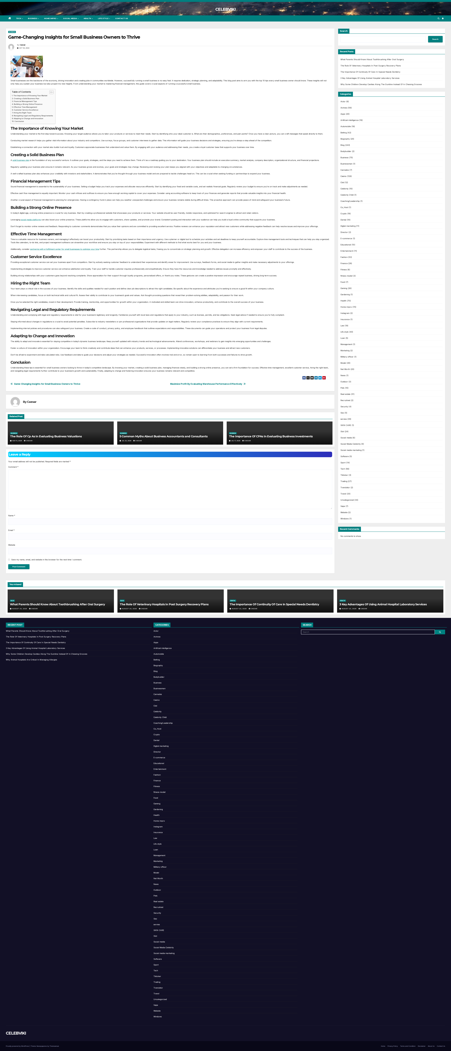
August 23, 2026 (239, 609)
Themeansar (54, 1046)
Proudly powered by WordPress (18, 1046)
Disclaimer (422, 1046)
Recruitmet (345, 400)
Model (343, 363)
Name (11, 515)
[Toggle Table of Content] (50, 92)
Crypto (343, 213)
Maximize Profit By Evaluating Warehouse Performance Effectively (206, 384)
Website (11, 545)
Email (11, 530)
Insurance (345, 319)
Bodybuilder (345, 151)
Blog (342, 145)
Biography (345, 139)
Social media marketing (351, 450)
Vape (342, 506)
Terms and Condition (408, 1046)
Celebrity (344, 188)
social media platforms (31, 219)
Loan (342, 338)
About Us (431, 1046)
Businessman (346, 164)
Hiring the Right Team (22, 113)
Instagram (345, 313)
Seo (342, 413)
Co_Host (344, 207)
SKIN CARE (345, 425)
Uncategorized (347, 500)
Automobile (345, 126)
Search (344, 31)
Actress (343, 108)
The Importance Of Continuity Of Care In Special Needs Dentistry (370, 72)
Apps (342, 114)
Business (33, 18)
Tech (19, 18)
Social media (70, 18)
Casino (343, 176)
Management (346, 344)
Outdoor (344, 381)
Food (342, 282)
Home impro (50, 18)
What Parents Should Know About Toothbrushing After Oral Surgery (372, 59)
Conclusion (19, 121)
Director (344, 232)
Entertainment (346, 251)
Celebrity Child (347, 195)
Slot (342, 431)
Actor (343, 101)
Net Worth (345, 369)
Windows (344, 518)
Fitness (343, 269)
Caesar (22, 45)
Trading (343, 481)
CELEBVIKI (225, 9)
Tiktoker (344, 475)
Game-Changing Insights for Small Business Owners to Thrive (47, 384)
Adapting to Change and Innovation (28, 118)
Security (344, 406)
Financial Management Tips (25, 101)
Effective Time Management (25, 107)
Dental (343, 220)
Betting (343, 132)
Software (344, 456)
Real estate (345, 394)
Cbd (342, 182)
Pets (342, 388)
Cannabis (344, 170)
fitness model (346, 276)
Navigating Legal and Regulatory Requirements (33, 116)
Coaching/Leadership (350, 201)
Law (342, 325)
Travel (343, 494)
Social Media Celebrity (350, 444)
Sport (343, 462)
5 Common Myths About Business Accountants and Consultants (164, 436)
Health (88, 18)
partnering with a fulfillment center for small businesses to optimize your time (64, 249)
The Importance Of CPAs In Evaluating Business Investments (271, 436)
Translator (345, 487)
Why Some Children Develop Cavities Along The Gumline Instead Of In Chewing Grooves (381, 84)
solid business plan (21, 160)
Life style (103, 18)
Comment (13, 467)
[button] (438, 18)
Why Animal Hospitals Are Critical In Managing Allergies (31, 660)
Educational (345, 245)
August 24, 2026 (19, 609)
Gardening (345, 294)
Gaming (343, 288)
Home (383, 1046)
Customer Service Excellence (26, 110)
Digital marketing (348, 226)
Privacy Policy (393, 1046)
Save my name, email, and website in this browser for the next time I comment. (46, 559)
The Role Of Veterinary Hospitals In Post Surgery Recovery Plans (370, 65)
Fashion (344, 257)
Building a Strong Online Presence (28, 104)
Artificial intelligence (349, 120)
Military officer (347, 357)
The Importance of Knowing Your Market (30, 96)
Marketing (345, 350)
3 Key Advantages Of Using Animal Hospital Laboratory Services (370, 78)
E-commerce (346, 238)
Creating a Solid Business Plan (26, 98)
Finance (344, 263)
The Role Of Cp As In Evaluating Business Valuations (46, 436)
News (343, 375)
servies (343, 419)
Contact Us (121, 18)
